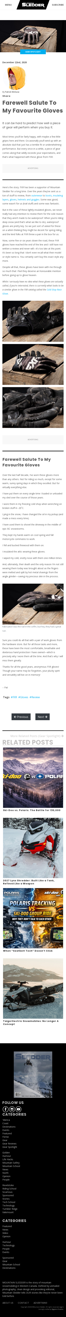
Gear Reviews (9, 1143)
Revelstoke (8, 1185)
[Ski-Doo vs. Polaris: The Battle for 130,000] (33, 778)
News (5, 1169)
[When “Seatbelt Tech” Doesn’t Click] (33, 918)
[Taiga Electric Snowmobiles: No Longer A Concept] (33, 988)
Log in (61, 1307)
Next (41, 717)
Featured (7, 1133)
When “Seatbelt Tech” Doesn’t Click (28, 950)
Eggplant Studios (57, 1309)
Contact (23, 1302)
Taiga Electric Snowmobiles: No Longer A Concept (31, 1022)
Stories (6, 1198)
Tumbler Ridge (9, 1208)
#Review (34, 697)
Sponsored (8, 1195)
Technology (8, 1205)
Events (5, 1130)
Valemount (8, 1212)
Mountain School (11, 1166)
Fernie (5, 1136)
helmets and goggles (28, 199)
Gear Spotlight (9, 1146)
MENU (8, 4)
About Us (7, 1302)
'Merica (6, 1119)
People (6, 1179)
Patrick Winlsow (12, 92)
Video (5, 1232)
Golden (6, 1152)
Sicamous (7, 1191)
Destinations (9, 1126)
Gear (4, 1140)
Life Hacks (7, 1159)
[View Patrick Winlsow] (15, 77)
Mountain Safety (11, 1162)
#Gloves (23, 697)
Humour (6, 1155)
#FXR (14, 697)
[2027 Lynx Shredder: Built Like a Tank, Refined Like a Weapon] (33, 848)
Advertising (40, 1302)
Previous (22, 717)
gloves (13, 199)
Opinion (6, 1176)
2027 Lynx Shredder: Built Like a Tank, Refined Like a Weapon (29, 882)
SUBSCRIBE (58, 4)
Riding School (9, 1188)
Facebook (5, 1109)
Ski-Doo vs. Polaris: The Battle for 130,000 (32, 810)
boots (49, 195)
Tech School (8, 1202)
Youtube (18, 1109)
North (5, 1172)
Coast (5, 1123)
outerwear (36, 195)
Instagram (12, 1109)
